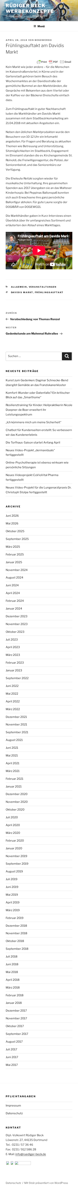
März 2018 (13, 987)
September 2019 (17, 863)
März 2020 (13, 833)
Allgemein (19, 287)
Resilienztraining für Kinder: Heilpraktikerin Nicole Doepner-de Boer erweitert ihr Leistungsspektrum (39, 409)
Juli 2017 (11, 1049)
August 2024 (14, 577)
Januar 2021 (14, 786)
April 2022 (13, 701)
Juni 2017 (12, 1057)
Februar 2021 (14, 778)
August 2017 (14, 1041)
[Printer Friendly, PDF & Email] (54, 62)
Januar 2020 (14, 848)
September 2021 (17, 732)
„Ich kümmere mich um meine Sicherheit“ (33, 422)
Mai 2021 (12, 755)
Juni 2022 (12, 686)
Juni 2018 (12, 964)
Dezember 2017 (16, 1010)
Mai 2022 (12, 693)
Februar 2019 (14, 918)
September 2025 (17, 539)
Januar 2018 (14, 1003)
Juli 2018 (11, 956)
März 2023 (13, 655)
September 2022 (17, 678)
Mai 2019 (12, 894)
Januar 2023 (14, 670)
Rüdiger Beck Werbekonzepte (30, 8)
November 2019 (16, 856)
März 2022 (13, 709)
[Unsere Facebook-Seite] (8, 1164)
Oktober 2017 (15, 1026)
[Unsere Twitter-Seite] (12, 1164)
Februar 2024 (15, 601)
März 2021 (13, 771)
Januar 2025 (14, 562)
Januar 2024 (14, 608)
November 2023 (17, 624)
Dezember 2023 (16, 616)
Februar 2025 (15, 554)
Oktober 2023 (15, 632)
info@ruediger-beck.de (30, 1154)
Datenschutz (14, 1113)
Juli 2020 (12, 817)
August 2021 (14, 740)
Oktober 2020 (15, 809)
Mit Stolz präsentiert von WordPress (46, 1182)
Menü (41, 26)
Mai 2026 (12, 523)
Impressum (13, 1105)
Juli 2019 (11, 879)
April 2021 (12, 763)
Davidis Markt (22, 292)
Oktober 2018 (15, 941)
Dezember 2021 (16, 717)
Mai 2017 (12, 1065)
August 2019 (14, 871)
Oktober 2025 (15, 531)
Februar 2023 (15, 662)
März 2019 (13, 910)
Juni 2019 (12, 887)
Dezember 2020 (16, 794)
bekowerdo (43, 40)
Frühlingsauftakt (49, 292)
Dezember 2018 (16, 925)
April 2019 (13, 902)
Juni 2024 (12, 585)
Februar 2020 (15, 840)
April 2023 (13, 647)
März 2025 (13, 546)
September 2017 (17, 1034)
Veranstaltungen (43, 287)
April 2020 (13, 825)
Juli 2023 (12, 639)
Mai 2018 (12, 972)
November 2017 (16, 1018)
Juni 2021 (12, 747)
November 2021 (16, 724)
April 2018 (13, 980)
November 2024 (17, 570)
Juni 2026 (12, 515)
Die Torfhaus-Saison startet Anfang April (33, 442)
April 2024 (13, 593)
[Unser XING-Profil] (23, 1164)
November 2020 (17, 802)
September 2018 (17, 948)
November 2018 (16, 933)
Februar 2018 (14, 995)
